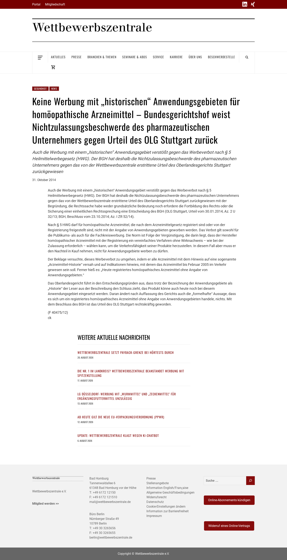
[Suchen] (250, 480)
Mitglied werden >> (45, 503)
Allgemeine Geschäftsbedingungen (170, 492)
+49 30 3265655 (104, 533)
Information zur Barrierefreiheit (167, 511)
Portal (36, 4)
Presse (76, 57)
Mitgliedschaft (55, 4)
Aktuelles (58, 57)
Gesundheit (40, 88)
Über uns (195, 57)
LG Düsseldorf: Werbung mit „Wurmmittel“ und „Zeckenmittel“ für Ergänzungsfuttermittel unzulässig (127, 396)
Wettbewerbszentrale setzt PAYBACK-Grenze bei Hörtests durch (126, 352)
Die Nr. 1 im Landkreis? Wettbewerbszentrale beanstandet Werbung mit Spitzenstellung (131, 373)
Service (158, 57)
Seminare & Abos (134, 57)
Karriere (176, 57)
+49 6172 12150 (104, 492)
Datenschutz (155, 502)
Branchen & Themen (101, 57)
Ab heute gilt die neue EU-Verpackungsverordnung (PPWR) (121, 417)
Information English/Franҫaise (167, 488)
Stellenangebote (157, 483)
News (54, 88)
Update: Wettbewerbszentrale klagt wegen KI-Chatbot (118, 435)
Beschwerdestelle (221, 57)
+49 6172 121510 (105, 497)
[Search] (246, 57)
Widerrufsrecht (156, 497)
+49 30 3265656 (104, 528)
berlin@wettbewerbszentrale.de (110, 537)
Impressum (154, 516)
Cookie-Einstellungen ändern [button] (165, 506)
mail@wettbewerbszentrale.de (110, 502)
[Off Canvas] (40, 57)
